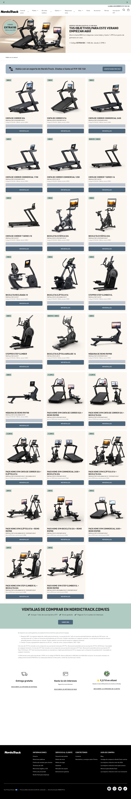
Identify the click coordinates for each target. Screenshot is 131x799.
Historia (35, 756)
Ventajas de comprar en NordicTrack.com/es (114, 759)
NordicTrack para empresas (41, 774)
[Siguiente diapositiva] (127, 2)
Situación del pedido (61, 756)
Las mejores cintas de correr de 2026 (112, 762)
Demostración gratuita (62, 771)
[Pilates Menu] (37, 10)
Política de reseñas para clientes (42, 762)
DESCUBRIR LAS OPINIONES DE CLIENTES (107, 689)
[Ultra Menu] (82, 10)
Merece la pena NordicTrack (109, 768)
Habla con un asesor (12, 57)
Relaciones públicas (39, 759)
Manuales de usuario (61, 768)
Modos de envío (60, 759)
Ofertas (106, 10)
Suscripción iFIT (116, 12)
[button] (124, 9)
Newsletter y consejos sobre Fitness (86, 759)
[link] (10, 11)
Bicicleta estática (44, 12)
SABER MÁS (65, 622)
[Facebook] (109, 789)
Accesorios (97, 10)
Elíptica (57, 10)
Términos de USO (38, 765)
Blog (102, 756)
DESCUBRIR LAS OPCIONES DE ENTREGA (24, 687)
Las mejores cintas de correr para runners (113, 765)
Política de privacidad (39, 771)
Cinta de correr (22, 12)
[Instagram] (114, 789)
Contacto (78, 756)
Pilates (34, 10)
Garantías (58, 765)
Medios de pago (60, 762)
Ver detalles (24, 131)
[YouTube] (120, 789)
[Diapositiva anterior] (4, 2)
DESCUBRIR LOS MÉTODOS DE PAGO (65, 689)
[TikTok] (125, 789)
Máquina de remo (68, 12)
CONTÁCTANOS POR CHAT (112, 69)
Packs (88, 10)
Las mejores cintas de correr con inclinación (114, 771)
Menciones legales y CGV (40, 768)
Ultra (79, 10)
